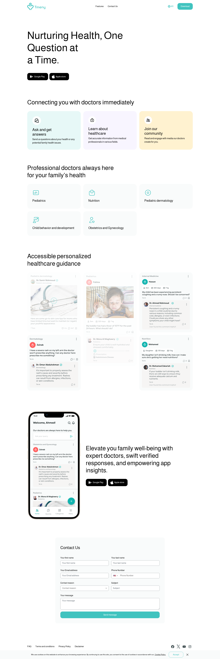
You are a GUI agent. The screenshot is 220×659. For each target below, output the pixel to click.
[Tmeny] (36, 6)
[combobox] (84, 588)
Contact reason (67, 583)
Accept (176, 655)
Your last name (118, 558)
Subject (114, 583)
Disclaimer (79, 646)
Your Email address (68, 570)
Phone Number (118, 570)
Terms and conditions (44, 646)
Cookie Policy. (160, 655)
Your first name (67, 558)
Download (185, 6)
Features (99, 6)
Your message (66, 595)
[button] (115, 576)
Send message (110, 615)
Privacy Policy (65, 646)
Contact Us (113, 6)
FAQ (29, 646)
